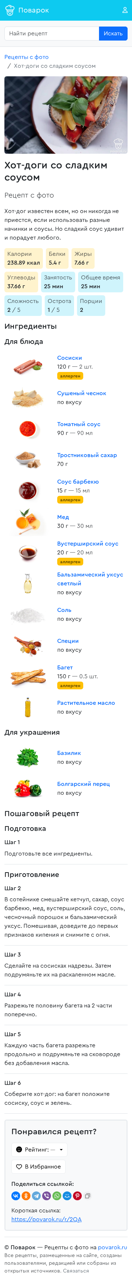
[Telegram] (36, 1195)
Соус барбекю (78, 482)
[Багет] (27, 676)
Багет (65, 668)
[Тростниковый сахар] (27, 459)
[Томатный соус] (27, 428)
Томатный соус (78, 424)
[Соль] (27, 614)
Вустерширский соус (87, 544)
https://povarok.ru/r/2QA (46, 1219)
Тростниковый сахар (87, 455)
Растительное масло (86, 703)
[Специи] (27, 645)
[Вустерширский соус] (27, 552)
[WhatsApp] (56, 1195)
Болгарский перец (83, 784)
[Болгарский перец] (27, 788)
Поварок (33, 10)
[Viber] (46, 1195)
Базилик (69, 753)
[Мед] (27, 521)
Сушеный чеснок (81, 393)
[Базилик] (27, 757)
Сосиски (69, 358)
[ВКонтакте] (15, 1195)
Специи (68, 641)
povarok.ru (112, 1247)
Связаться (76, 1271)
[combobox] (51, 34)
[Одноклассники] (26, 1195)
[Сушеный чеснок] (27, 398)
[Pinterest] (77, 1195)
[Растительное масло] (27, 707)
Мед (63, 517)
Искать (113, 33)
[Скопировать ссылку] (87, 1195)
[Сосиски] (27, 367)
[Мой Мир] (67, 1195)
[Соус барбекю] (27, 490)
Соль (64, 610)
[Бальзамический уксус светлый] (27, 583)
